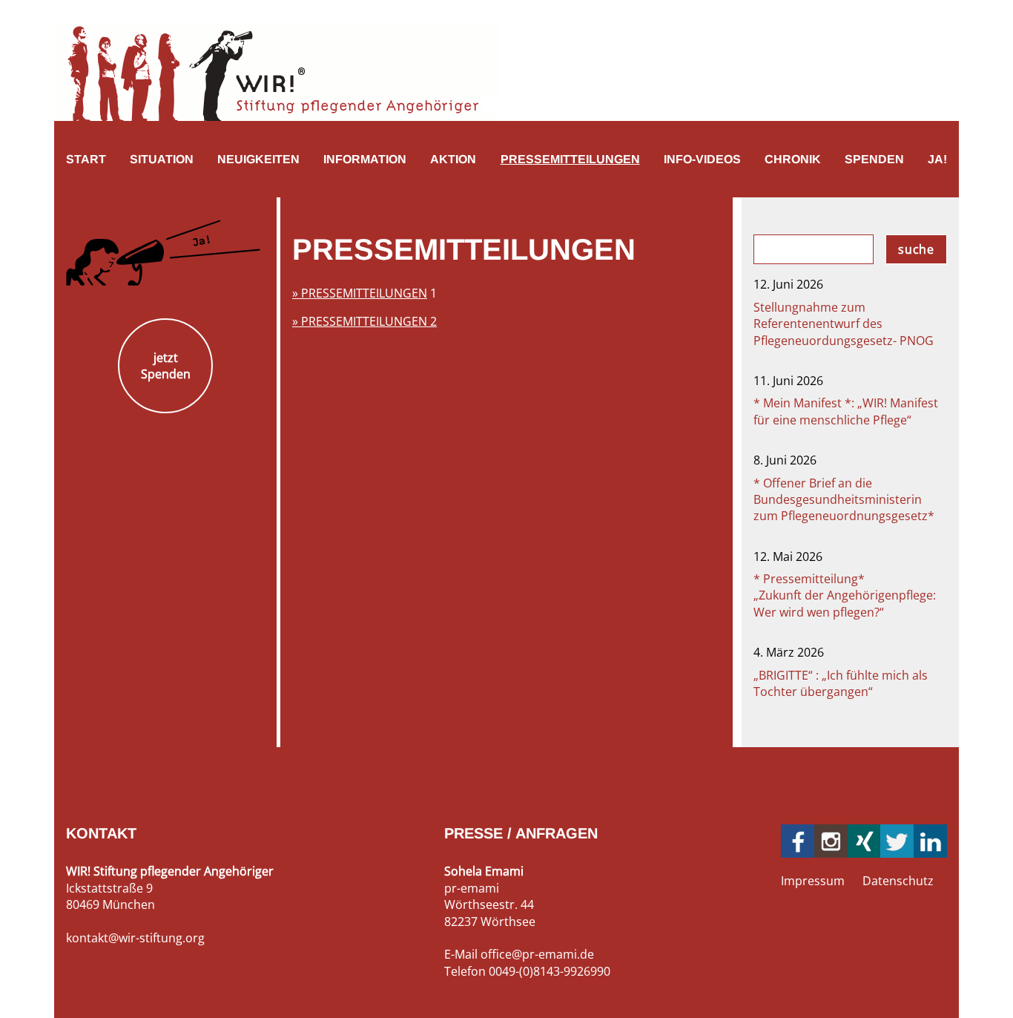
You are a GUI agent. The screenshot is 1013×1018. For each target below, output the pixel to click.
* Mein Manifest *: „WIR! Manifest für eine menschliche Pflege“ (845, 411)
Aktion (453, 159)
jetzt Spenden (166, 365)
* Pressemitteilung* (844, 595)
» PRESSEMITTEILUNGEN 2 (364, 321)
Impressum (813, 881)
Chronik (793, 159)
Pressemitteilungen (570, 159)
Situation (162, 159)
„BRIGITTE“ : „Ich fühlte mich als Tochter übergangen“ (840, 683)
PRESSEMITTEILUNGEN (364, 293)
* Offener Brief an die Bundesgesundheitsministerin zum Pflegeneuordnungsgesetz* (843, 500)
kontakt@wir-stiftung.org (135, 938)
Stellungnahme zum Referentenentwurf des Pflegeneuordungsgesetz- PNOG (843, 324)
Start (86, 159)
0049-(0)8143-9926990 (549, 971)
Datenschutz (898, 881)
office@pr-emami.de (537, 954)
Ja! (937, 159)
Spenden (874, 159)
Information (364, 159)
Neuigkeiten (258, 159)
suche (916, 249)
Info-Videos (702, 159)
